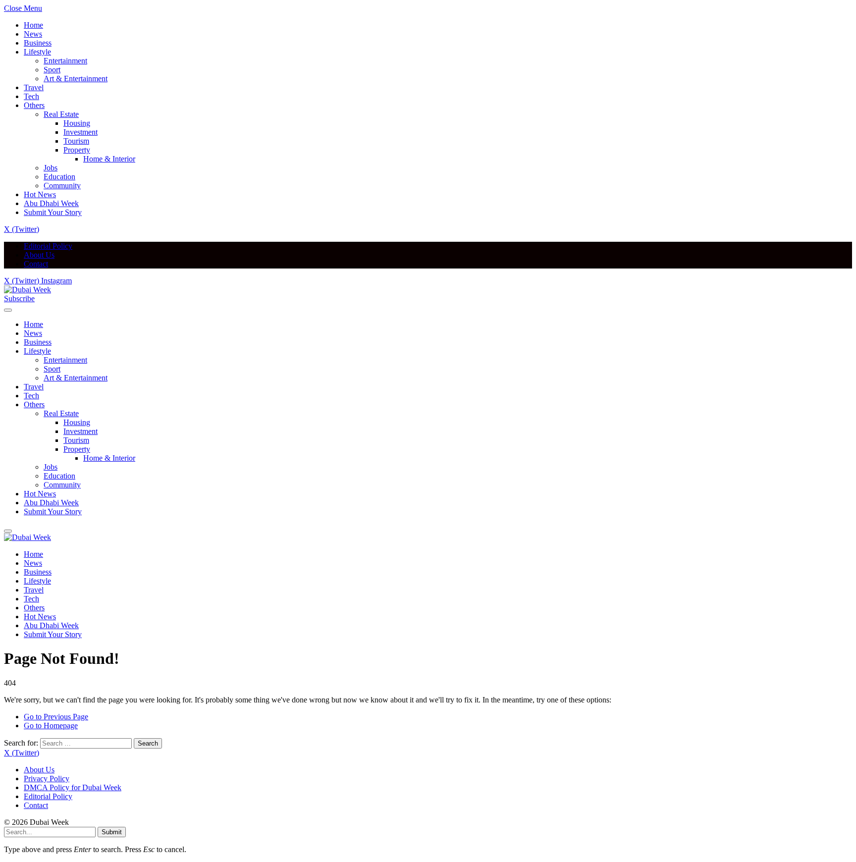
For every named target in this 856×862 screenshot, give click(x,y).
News (33, 34)
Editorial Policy (48, 246)
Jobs (50, 167)
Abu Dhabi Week (51, 203)
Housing (76, 123)
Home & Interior (109, 159)
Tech (31, 96)
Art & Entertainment (75, 78)
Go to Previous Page (56, 716)
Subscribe (19, 298)
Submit (112, 832)
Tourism (76, 141)
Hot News (40, 194)
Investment (80, 132)
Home (33, 25)
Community (62, 185)
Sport (52, 69)
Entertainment (65, 60)
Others (34, 105)
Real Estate (61, 114)
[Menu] (8, 310)
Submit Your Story (53, 212)
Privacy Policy (46, 778)
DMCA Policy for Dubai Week (72, 787)
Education (59, 176)
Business (38, 43)
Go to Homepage (51, 725)
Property (76, 150)
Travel (34, 87)
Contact (36, 264)
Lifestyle (37, 52)
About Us (39, 255)
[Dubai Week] (27, 289)
